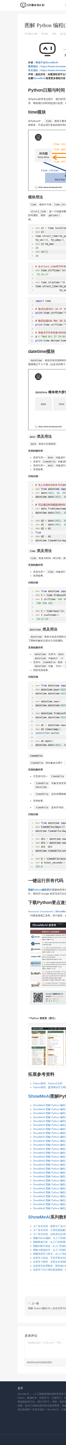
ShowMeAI (51, 62)
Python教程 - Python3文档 (47, 1083)
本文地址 (33, 70)
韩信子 (39, 62)
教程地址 (33, 66)
